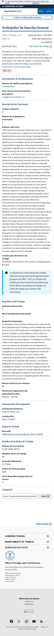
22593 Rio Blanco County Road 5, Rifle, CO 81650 (22, 434)
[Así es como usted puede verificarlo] (27, 2)
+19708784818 (8, 86)
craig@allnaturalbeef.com (13, 97)
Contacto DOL (9, 581)
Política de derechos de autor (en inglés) (33, 628)
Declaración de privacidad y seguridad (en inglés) (22, 627)
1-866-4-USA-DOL (10, 577)
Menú (41, 11)
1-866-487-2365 (10, 579)
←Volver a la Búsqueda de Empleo (27, 17)
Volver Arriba (42, 524)
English (49, 11)
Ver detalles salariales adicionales (16, 66)
